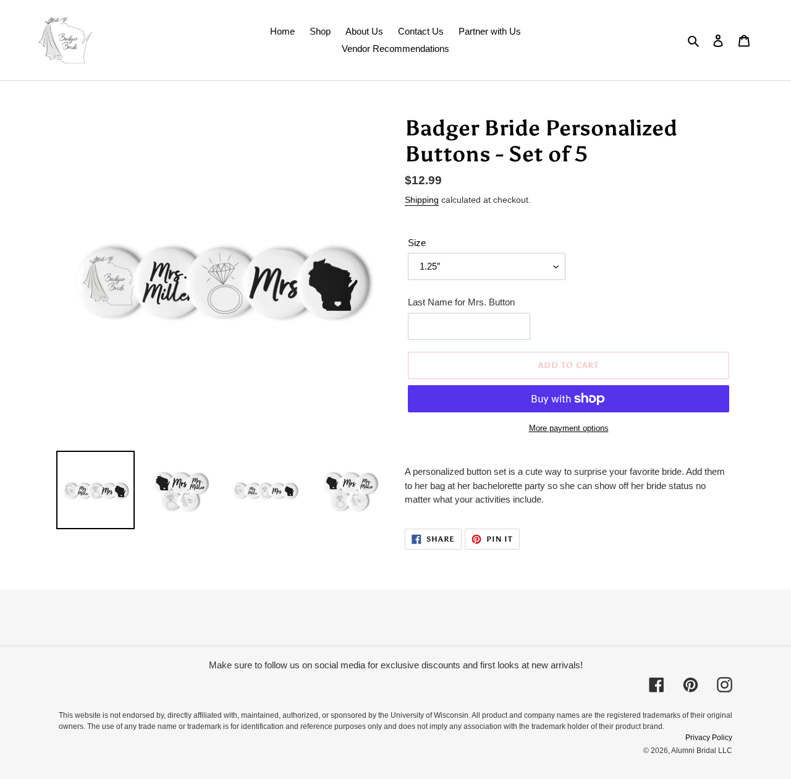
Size (417, 242)
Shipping (422, 200)
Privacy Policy (708, 737)
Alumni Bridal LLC (701, 750)
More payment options (569, 428)
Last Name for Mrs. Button (461, 302)
